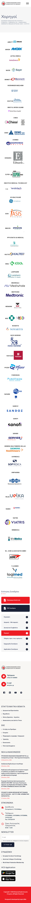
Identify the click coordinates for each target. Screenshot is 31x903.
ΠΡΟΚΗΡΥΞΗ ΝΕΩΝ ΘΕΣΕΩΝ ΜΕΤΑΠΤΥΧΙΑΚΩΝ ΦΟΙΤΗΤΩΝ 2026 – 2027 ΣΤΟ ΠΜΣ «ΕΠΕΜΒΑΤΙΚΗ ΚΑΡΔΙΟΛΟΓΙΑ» (15, 794)
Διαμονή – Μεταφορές (11, 622)
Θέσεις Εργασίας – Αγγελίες (11, 717)
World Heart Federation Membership (13, 862)
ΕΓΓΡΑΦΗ (7, 844)
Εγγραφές (7, 617)
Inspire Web (23, 899)
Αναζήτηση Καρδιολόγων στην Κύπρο (12, 763)
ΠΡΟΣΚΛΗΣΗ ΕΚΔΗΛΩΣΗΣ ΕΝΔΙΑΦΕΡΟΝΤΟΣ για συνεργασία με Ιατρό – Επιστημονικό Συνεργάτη (15, 756)
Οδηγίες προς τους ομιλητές (13, 638)
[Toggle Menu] (27, 3)
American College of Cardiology (12, 859)
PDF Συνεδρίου (11, 608)
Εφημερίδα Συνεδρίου (11, 644)
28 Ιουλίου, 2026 (5, 766)
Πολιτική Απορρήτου (9, 746)
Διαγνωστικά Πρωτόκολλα (11, 710)
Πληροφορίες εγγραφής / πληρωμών (13, 736)
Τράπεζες (6, 739)
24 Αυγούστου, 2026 (6, 760)
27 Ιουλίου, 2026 (5, 798)
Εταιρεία (5, 732)
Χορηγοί (6, 633)
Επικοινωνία (6, 742)
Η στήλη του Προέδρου (9, 729)
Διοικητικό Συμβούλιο (11, 627)
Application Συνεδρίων (11, 649)
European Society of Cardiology (12, 856)
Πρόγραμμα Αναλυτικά (13, 600)
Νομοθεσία (6, 714)
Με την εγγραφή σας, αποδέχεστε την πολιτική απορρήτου (16, 840)
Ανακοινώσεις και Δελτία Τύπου (12, 720)
